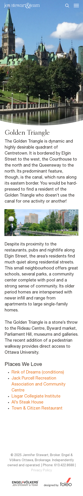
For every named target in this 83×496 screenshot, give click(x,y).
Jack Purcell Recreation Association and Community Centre (38, 384)
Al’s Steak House (27, 402)
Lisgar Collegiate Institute (36, 396)
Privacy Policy (41, 470)
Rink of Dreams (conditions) (38, 372)
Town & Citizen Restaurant (37, 408)
